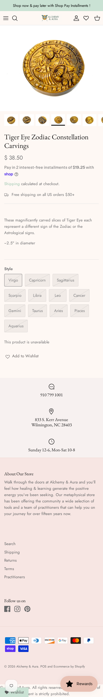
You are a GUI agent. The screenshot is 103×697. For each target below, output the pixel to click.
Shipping (12, 184)
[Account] (75, 18)
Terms (9, 569)
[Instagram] (17, 609)
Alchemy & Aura (27, 666)
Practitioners (14, 577)
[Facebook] (7, 609)
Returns (10, 560)
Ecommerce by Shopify (69, 666)
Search (10, 544)
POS (43, 666)
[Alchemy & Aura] (50, 18)
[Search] (17, 18)
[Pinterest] (27, 609)
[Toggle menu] (6, 18)
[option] (51, 68)
